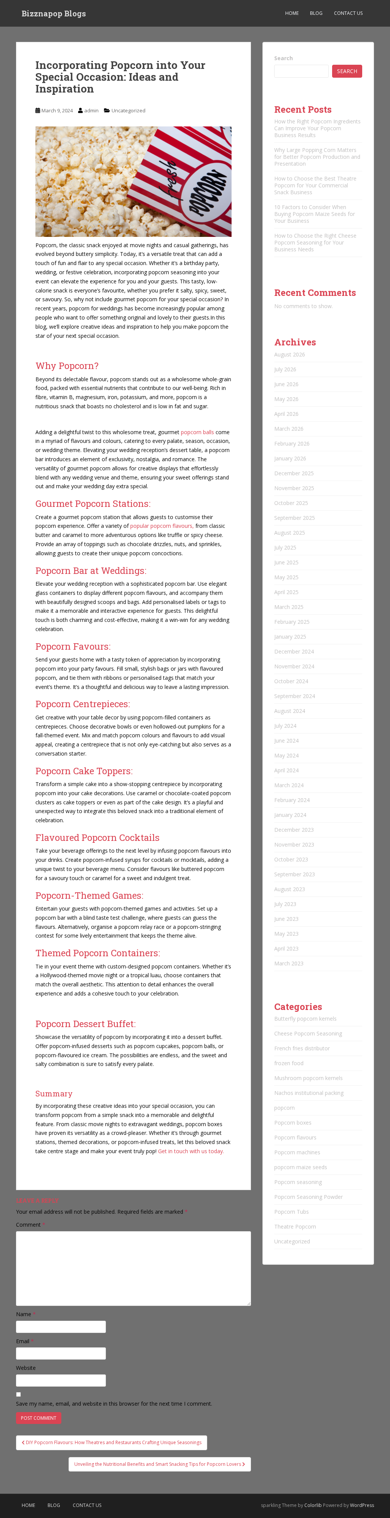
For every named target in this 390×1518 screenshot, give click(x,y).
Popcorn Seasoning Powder (308, 1196)
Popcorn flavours (295, 1137)
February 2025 (292, 621)
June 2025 (286, 562)
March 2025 (289, 606)
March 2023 (289, 963)
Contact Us (348, 13)
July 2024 (285, 725)
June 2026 (286, 384)
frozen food (289, 1063)
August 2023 (289, 889)
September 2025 (294, 517)
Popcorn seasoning (298, 1182)
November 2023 (294, 844)
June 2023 (286, 918)
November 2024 (294, 666)
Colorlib (313, 1505)
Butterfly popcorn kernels (305, 1018)
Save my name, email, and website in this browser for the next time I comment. (114, 1403)
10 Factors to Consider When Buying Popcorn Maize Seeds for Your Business (314, 213)
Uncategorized (128, 110)
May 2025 (286, 577)
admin (91, 110)
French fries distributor (302, 1048)
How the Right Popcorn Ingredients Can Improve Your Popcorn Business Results (317, 128)
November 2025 (294, 488)
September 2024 (294, 696)
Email (25, 1341)
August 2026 (289, 354)
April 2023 (286, 948)
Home (292, 13)
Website (26, 1367)
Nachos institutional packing (309, 1092)
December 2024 (294, 651)
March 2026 (289, 428)
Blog (316, 13)
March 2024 (289, 785)
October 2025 (291, 503)
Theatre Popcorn (295, 1226)
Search (283, 58)
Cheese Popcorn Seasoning (308, 1033)
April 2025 (286, 592)
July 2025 (285, 547)
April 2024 (286, 770)
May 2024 (286, 755)
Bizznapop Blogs (54, 13)
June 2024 (286, 740)
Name (26, 1314)
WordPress (362, 1505)
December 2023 (294, 829)
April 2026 (286, 413)
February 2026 (292, 443)
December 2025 (294, 473)
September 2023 (294, 874)
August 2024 (289, 710)
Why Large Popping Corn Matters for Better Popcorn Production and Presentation (317, 156)
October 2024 (291, 681)
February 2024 (292, 800)
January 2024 (290, 814)
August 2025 (289, 532)
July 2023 (285, 904)
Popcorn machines (297, 1152)
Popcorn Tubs (291, 1211)
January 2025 (290, 636)
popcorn (284, 1107)
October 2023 (291, 859)
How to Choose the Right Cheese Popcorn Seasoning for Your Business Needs (315, 242)
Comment (30, 1224)
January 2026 (290, 458)
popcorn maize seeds (300, 1167)
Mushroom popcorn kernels (308, 1078)
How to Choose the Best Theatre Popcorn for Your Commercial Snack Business (315, 185)
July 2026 (285, 369)
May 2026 (286, 399)
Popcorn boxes (293, 1122)
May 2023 (286, 933)
